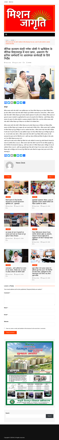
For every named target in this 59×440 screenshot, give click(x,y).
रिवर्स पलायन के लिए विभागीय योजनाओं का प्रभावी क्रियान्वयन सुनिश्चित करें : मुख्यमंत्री (15, 201)
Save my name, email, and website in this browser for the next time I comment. (26, 328)
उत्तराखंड (29, 62)
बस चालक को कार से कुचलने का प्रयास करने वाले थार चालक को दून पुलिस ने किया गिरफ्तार (16, 234)
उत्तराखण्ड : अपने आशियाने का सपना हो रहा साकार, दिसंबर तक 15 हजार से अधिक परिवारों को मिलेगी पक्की (16, 270)
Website (6, 321)
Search (7, 413)
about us (11, 2)
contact (6, 2)
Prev (8, 176)
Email (6, 314)
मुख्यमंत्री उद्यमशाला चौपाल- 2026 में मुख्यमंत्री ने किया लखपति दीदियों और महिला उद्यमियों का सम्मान (42, 201)
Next (50, 176)
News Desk (8, 62)
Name (6, 307)
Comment (7, 292)
